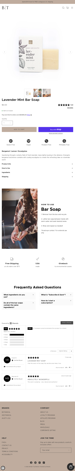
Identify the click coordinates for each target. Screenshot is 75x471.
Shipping (5, 176)
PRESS (42, 424)
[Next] (70, 52)
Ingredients (6, 172)
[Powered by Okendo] (10, 323)
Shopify (48, 466)
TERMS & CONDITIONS (10, 451)
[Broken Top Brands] (5, 7)
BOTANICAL (6, 412)
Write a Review (66, 322)
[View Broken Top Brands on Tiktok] (43, 462)
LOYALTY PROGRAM (47, 415)
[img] (62, 106)
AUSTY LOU (6, 418)
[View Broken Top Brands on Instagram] (39, 462)
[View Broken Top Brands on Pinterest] (35, 462)
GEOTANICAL (6, 415)
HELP (4, 438)
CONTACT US (6, 445)
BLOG (42, 421)
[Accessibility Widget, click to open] (3, 468)
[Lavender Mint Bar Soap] (28, 93)
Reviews (70, 107)
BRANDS (5, 408)
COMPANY (44, 408)
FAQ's (4, 442)
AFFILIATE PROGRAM (47, 418)
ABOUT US (44, 412)
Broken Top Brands (34, 466)
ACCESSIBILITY (7, 454)
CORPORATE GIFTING (48, 430)
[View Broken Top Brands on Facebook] (31, 462)
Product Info (6, 164)
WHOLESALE (44, 427)
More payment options (56, 133)
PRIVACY (5, 448)
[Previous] (4, 52)
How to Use (6, 168)
